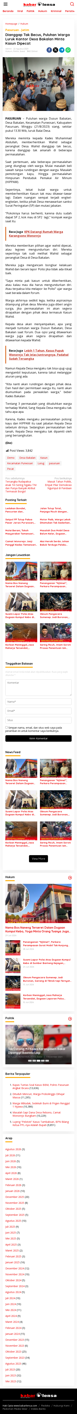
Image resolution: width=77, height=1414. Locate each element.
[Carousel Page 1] (30, 1061)
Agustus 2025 (13, 1220)
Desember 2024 (14, 1268)
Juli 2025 (10, 1226)
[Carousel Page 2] (34, 1061)
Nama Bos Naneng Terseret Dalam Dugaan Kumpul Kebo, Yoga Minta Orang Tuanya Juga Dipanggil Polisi (20, 585)
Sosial (22, 51)
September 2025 (15, 1214)
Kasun (43, 457)
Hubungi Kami (61, 1405)
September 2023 (15, 1357)
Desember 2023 (14, 1339)
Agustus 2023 (13, 1363)
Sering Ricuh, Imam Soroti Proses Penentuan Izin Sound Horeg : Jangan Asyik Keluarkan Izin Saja (55, 646)
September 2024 (15, 1286)
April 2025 (11, 1244)
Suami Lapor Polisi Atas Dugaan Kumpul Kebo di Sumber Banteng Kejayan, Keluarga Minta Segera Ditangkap (21, 615)
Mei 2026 (10, 1167)
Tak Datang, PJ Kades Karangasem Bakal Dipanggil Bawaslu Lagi (36, 1050)
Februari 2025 (13, 1256)
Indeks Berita (38, 1408)
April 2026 (11, 1173)
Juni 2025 (10, 1232)
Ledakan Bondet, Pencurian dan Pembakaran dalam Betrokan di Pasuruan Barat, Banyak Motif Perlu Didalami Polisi (21, 510)
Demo (11, 457)
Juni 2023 (10, 1375)
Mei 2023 (10, 1381)
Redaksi (45, 1405)
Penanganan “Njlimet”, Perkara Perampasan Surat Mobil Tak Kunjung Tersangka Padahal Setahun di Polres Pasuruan (54, 585)
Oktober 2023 (13, 1351)
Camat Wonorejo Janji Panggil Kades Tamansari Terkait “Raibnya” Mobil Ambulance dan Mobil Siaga (20, 543)
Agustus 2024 (13, 1292)
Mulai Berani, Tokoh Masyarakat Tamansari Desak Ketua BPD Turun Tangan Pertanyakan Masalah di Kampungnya (20, 532)
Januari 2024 (12, 1333)
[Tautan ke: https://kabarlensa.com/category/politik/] (70, 1019)
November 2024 (14, 1274)
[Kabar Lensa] (39, 4)
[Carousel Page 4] (43, 1061)
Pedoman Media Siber (15, 1408)
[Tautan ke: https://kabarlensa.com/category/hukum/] (70, 878)
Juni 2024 (10, 1304)
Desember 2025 (14, 1197)
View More (38, 858)
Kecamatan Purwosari (20, 463)
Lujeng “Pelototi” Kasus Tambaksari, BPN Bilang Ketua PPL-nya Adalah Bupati (41, 1123)
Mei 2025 (10, 1238)
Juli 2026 (10, 1155)
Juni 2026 (10, 1161)
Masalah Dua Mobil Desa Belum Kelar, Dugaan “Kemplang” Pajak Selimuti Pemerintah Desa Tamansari (56, 532)
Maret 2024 (12, 1321)
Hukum (8, 51)
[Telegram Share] (61, 50)
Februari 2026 (13, 1185)
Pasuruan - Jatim (17, 30)
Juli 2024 (10, 1298)
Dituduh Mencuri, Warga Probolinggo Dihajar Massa (39, 1095)
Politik (16, 51)
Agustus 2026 (13, 1149)
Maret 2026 (12, 1179)
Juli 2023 (10, 1369)
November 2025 (14, 1202)
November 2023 (14, 1345)
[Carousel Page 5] (47, 1061)
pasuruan (54, 463)
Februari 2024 (13, 1328)
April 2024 (11, 1316)
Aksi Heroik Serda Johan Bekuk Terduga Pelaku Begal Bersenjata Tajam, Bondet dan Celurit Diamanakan (55, 543)
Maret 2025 (12, 1250)
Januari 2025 (12, 1262)
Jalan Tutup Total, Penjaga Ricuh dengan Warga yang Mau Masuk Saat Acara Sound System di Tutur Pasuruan (55, 510)
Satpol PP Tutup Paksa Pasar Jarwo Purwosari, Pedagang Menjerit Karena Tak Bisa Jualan (19, 521)
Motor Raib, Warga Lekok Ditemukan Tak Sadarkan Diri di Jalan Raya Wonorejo (55, 521)
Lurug (41, 463)
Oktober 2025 (13, 1208)
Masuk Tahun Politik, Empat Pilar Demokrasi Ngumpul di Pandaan (58, 483)
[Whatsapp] (68, 50)
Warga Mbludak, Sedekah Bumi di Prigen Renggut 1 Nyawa (41, 1105)
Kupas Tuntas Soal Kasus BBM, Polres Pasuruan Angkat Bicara (41, 1086)
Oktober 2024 (13, 1280)
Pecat (10, 468)
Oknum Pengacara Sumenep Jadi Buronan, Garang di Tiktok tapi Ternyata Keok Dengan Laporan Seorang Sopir (54, 615)
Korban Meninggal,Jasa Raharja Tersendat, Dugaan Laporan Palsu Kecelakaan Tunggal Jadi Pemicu (20, 646)
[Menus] (5, 4)
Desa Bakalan (27, 457)
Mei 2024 (10, 1310)
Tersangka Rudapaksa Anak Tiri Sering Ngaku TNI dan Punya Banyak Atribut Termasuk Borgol (21, 485)
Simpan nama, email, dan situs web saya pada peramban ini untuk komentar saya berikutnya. (33, 729)
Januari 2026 (12, 1191)
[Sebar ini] (49, 50)
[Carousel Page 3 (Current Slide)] (38, 1061)
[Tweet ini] (55, 50)
